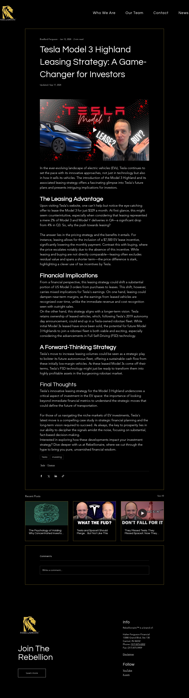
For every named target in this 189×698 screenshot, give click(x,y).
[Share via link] (63, 476)
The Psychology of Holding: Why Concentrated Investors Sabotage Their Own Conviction (46, 532)
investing (57, 457)
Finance (51, 465)
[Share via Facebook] (41, 476)
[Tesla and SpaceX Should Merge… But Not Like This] (94, 513)
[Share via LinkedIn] (55, 476)
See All (160, 495)
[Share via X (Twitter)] (48, 476)
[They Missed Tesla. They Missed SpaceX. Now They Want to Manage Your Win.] (142, 513)
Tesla (44, 457)
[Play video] (94, 130)
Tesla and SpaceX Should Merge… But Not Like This (92, 532)
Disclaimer (128, 654)
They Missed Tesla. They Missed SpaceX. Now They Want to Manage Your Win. (141, 532)
